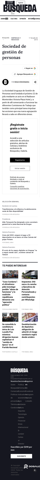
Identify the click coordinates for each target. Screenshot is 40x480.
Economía (22, 391)
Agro (20, 401)
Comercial (15, 391)
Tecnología (22, 414)
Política (21, 385)
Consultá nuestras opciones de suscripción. (19, 187)
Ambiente (4, 19)
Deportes (21, 411)
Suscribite (21, 456)
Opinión (23, 19)
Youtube (28, 398)
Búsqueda (5, 38)
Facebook (29, 391)
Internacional (23, 427)
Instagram (29, 394)
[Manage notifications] (35, 470)
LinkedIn (28, 401)
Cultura (14, 19)
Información (23, 388)
